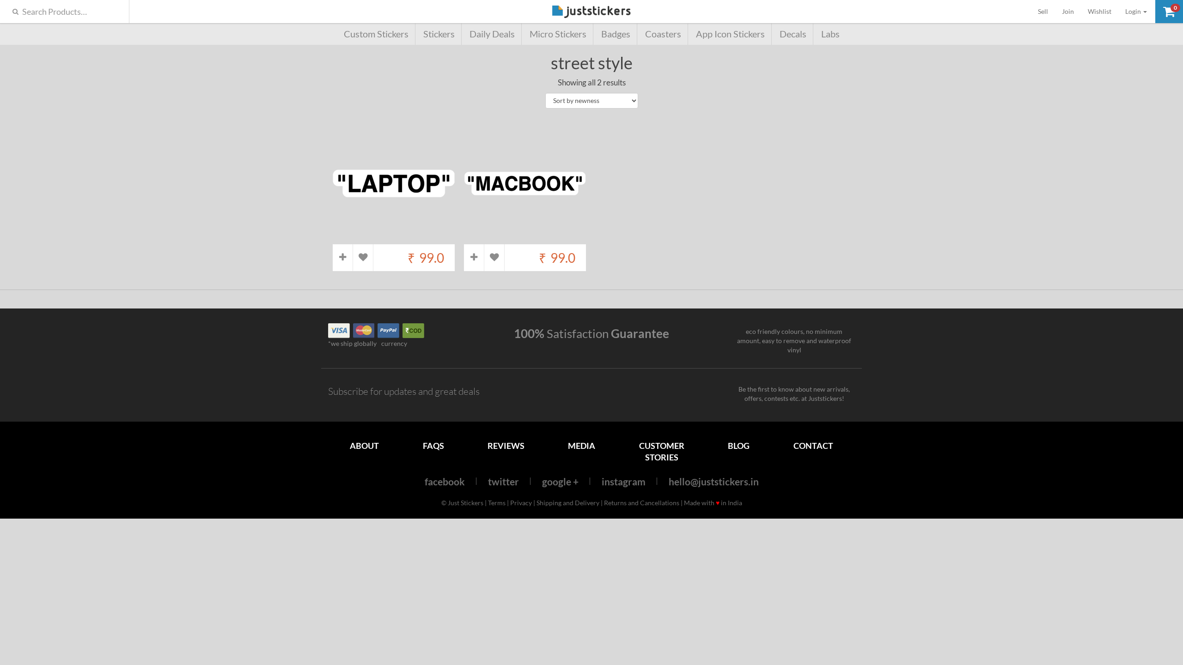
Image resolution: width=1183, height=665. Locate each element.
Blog (739, 446)
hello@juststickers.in (714, 481)
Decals (793, 34)
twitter (503, 481)
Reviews (506, 446)
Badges (615, 34)
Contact (813, 446)
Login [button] (1133, 11)
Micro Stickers (558, 34)
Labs (830, 34)
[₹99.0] (394, 239)
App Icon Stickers (730, 34)
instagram (624, 481)
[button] (1169, 11)
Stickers (439, 34)
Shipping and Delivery (568, 503)
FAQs (433, 446)
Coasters (663, 34)
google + (560, 481)
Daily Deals (492, 34)
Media (581, 446)
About (364, 446)
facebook (445, 481)
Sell (1046, 11)
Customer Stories (661, 451)
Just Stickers (591, 12)
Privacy (521, 503)
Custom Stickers (376, 34)
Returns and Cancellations (641, 503)
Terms (497, 503)
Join (1068, 11)
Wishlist (1099, 11)
